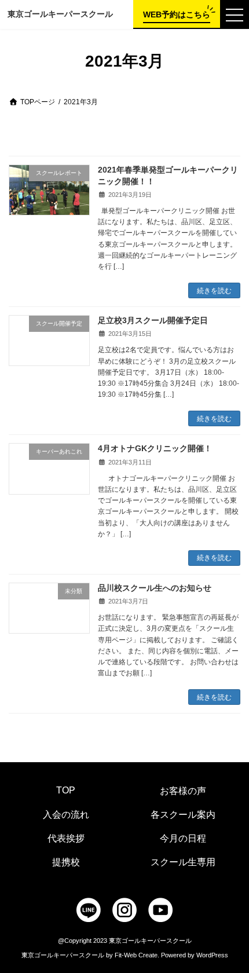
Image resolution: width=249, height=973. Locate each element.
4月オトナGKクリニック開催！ (155, 448)
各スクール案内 (183, 815)
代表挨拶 (66, 838)
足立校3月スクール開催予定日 (153, 320)
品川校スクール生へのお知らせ (154, 587)
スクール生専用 (183, 862)
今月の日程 (183, 838)
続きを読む (214, 291)
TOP (65, 790)
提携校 (66, 862)
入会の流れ (66, 815)
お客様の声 (183, 791)
